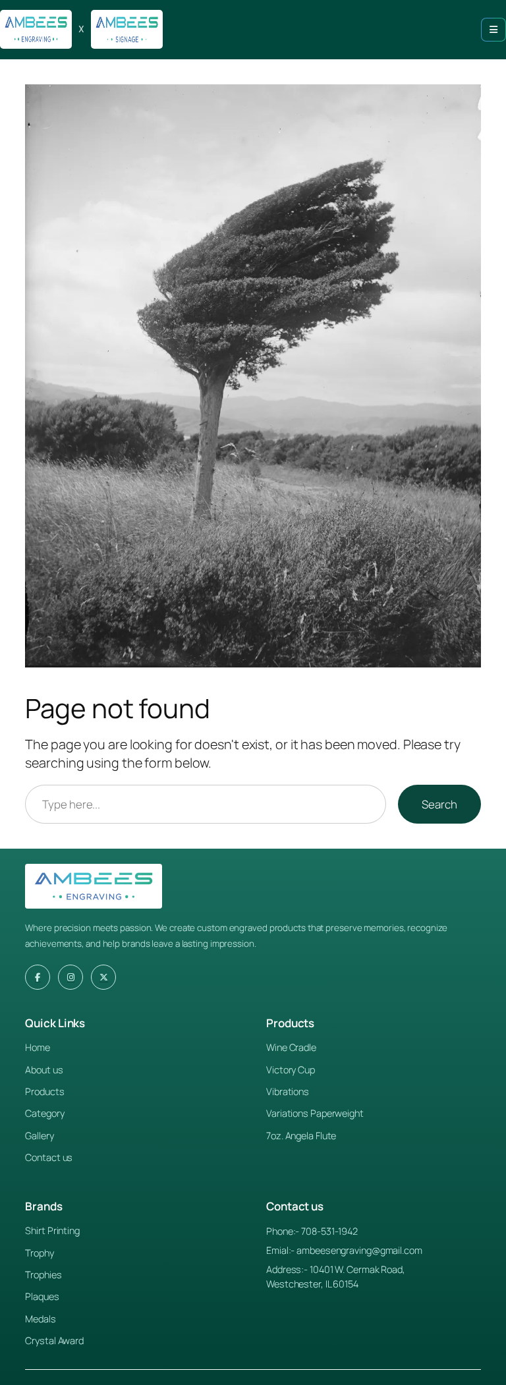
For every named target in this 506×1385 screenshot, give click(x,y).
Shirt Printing (52, 1230)
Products (44, 1091)
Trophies (43, 1274)
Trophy (39, 1253)
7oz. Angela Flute (301, 1135)
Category (44, 1113)
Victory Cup (290, 1069)
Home (37, 1047)
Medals (40, 1319)
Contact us (48, 1157)
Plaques (42, 1296)
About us (44, 1069)
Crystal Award (54, 1340)
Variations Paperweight (315, 1113)
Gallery (39, 1135)
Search (439, 804)
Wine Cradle (291, 1047)
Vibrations (287, 1091)
